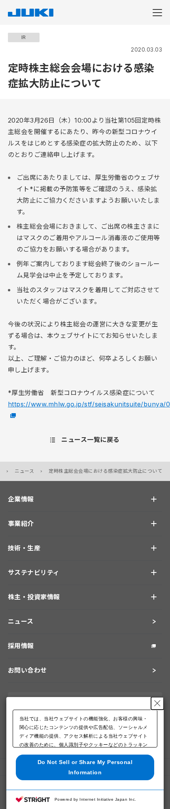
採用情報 (21, 646)
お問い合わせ (27, 670)
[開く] (153, 499)
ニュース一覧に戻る (90, 440)
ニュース (24, 471)
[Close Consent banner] (157, 703)
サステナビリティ (34, 572)
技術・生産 (24, 548)
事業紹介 (21, 524)
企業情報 (21, 499)
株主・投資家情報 (34, 597)
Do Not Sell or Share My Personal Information (85, 767)
